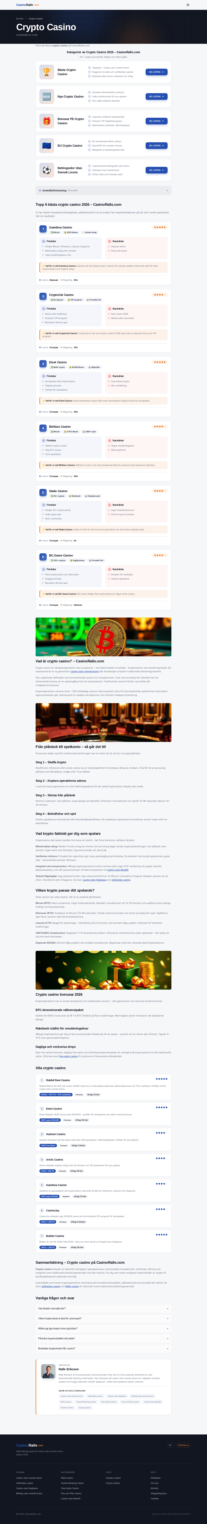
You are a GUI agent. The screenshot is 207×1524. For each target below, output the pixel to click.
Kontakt (154, 1488)
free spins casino (68, 1056)
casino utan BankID (117, 869)
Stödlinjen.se (183, 1445)
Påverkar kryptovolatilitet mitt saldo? (56, 1338)
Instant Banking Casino (86, 1402)
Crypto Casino (84, 1407)
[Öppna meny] (188, 5)
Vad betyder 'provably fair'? (52, 1308)
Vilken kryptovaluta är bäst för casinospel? (59, 1318)
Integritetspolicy (159, 1493)
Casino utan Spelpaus (117, 1396)
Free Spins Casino (108, 1402)
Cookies (155, 1498)
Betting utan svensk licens (142, 1396)
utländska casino (121, 879)
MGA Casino (66, 1402)
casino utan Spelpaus (94, 879)
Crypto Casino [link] (36, 18)
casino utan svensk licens (85, 671)
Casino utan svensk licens (72, 1396)
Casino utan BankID (152, 1402)
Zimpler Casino (67, 1407)
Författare (155, 1478)
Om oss (154, 1483)
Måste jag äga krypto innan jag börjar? (57, 1328)
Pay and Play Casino (130, 1402)
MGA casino (72, 1286)
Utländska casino (95, 1396)
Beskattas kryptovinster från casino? (56, 1348)
